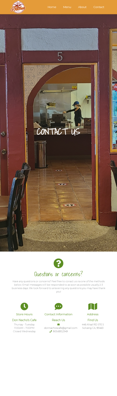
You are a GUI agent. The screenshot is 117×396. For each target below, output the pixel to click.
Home (52, 7)
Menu (67, 7)
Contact (98, 7)
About (82, 7)
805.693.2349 (60, 331)
